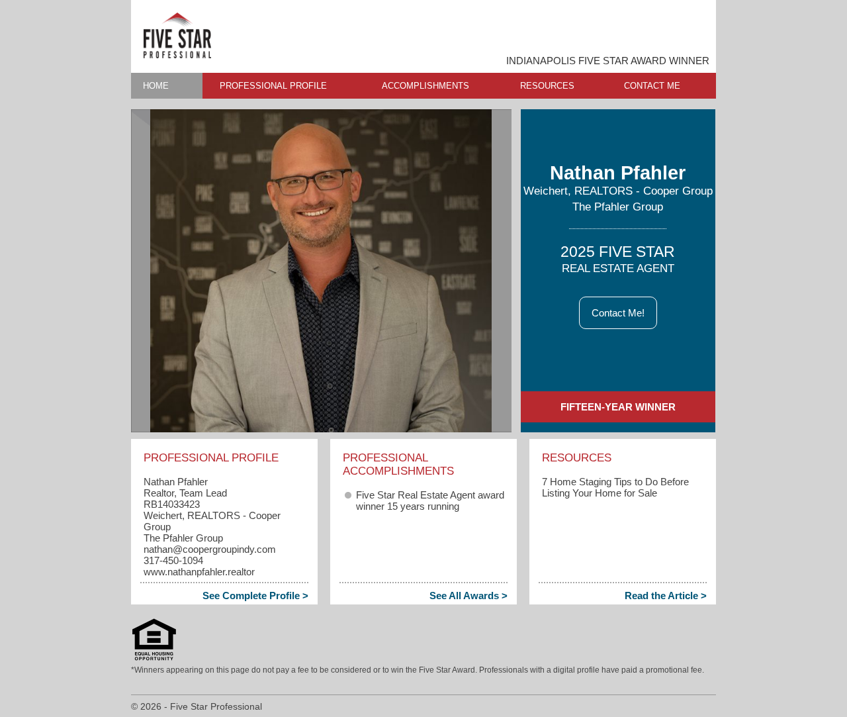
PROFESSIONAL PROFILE (273, 86)
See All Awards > (468, 595)
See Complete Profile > (255, 595)
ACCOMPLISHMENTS (425, 86)
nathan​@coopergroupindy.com (210, 549)
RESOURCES (547, 86)
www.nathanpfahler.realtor (199, 571)
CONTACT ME (652, 86)
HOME (156, 86)
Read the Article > (666, 595)
